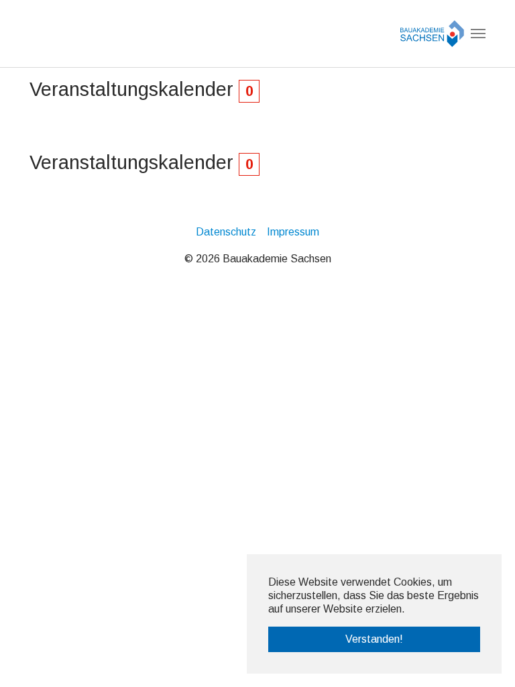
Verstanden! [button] (374, 639)
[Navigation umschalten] (478, 33)
